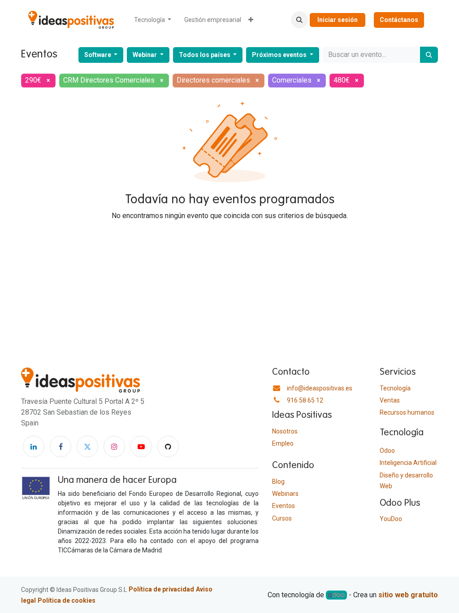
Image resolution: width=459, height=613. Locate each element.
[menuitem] (152, 20)
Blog (278, 481)
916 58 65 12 (305, 400)
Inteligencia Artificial (408, 462)
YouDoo (391, 518)
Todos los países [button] (205, 54)
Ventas (390, 400)
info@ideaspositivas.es (319, 388)
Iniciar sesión (337, 19)
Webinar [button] (145, 54)
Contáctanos (399, 19)
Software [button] (98, 54)
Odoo (387, 450)
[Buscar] (429, 55)
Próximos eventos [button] (280, 54)
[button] (299, 19)
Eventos (283, 505)
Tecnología (395, 388)
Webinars (285, 493)
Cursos (282, 518)
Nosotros (285, 431)
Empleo (283, 443)
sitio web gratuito (408, 595)
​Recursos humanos (407, 412)
